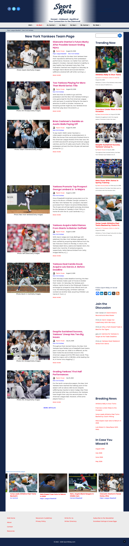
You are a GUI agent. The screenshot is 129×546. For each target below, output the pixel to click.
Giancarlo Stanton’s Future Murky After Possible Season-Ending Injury (71, 44)
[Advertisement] (50, 170)
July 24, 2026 (70, 341)
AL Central (51, 25)
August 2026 (100, 449)
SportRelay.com (69, 542)
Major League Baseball (14, 30)
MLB (30, 25)
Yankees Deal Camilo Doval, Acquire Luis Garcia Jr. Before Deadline (69, 267)
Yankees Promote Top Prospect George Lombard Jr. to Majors (70, 188)
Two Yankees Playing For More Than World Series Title (69, 84)
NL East (73, 25)
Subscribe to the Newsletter (103, 518)
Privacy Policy (41, 521)
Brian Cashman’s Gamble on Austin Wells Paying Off (68, 123)
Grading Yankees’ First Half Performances (67, 373)
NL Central (85, 25)
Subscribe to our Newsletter (108, 11)
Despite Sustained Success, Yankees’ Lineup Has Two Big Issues (68, 334)
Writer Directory (70, 521)
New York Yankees (73, 53)
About (9, 522)
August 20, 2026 (71, 89)
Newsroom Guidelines (44, 518)
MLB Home (11, 518)
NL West (96, 25)
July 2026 (99, 453)
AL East (39, 25)
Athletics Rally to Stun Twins (106, 404)
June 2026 (99, 457)
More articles (50, 408)
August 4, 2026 (70, 193)
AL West (62, 25)
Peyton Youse (60, 51)
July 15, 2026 (70, 378)
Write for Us (108, 9)
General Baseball (73, 498)
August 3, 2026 (70, 231)
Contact (10, 527)
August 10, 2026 (71, 127)
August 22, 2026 (71, 51)
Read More (57, 75)
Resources (11, 531)
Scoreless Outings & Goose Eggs (105, 521)
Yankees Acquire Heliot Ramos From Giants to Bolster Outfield (69, 227)
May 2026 (99, 461)
